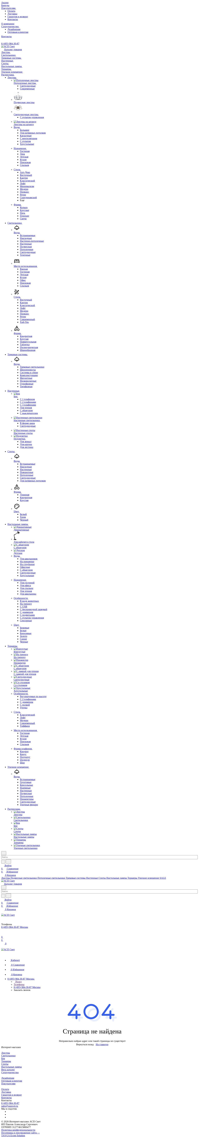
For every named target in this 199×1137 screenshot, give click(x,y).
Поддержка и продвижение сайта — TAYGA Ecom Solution (20, 1134)
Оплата (11, 11)
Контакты (12, 19)
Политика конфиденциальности (18, 1130)
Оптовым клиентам (17, 32)
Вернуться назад (85, 1044)
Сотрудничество (10, 1072)
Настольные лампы (11, 1067)
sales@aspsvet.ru (9, 1106)
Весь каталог (8, 1069)
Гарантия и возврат (17, 16)
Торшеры (6, 1061)
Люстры (5, 1053)
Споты (4, 1064)
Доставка (12, 13)
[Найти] (8, 861)
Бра (3, 1058)
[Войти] (2, 934)
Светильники (8, 1055)
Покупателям (8, 1083)
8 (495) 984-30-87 (10, 43)
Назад (18, 981)
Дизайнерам (13, 29)
